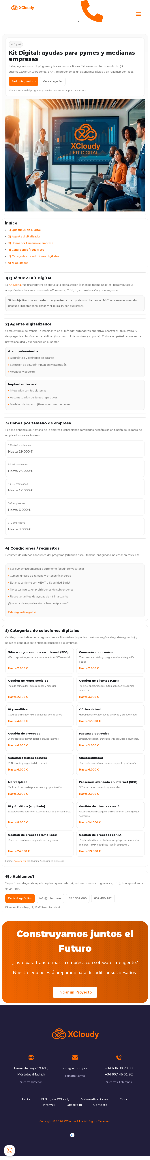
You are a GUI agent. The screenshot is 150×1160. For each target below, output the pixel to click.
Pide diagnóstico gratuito (23, 612)
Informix (49, 1105)
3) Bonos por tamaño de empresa (30, 243)
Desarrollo (74, 1105)
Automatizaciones (94, 1099)
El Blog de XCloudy (55, 1099)
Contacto (100, 1105)
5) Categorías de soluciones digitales (33, 256)
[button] (9, 1150)
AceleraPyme (21, 861)
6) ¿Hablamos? (18, 263)
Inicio (26, 1099)
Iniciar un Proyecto (75, 992)
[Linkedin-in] (72, 1135)
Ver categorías (53, 81)
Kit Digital (15, 285)
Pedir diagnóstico (23, 81)
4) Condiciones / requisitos (26, 250)
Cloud (123, 1099)
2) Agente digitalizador (24, 237)
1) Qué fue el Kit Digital (24, 230)
